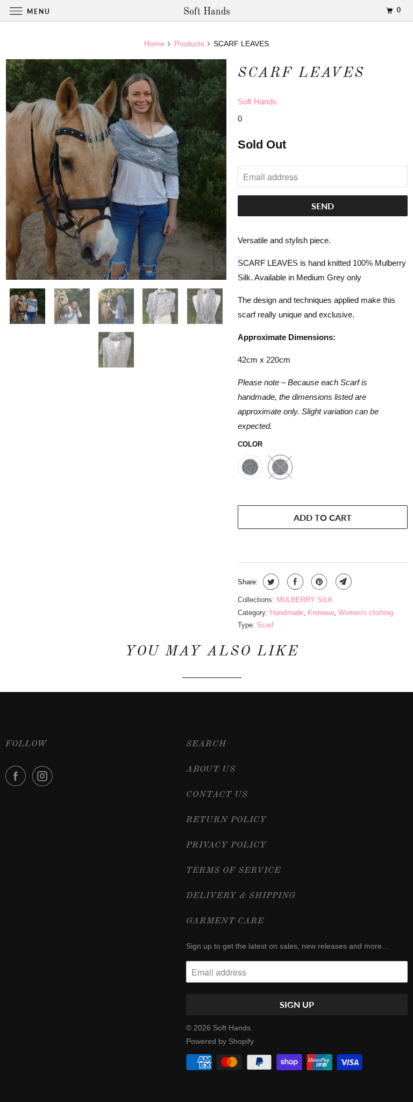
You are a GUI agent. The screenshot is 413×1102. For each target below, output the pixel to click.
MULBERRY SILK (304, 600)
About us (211, 769)
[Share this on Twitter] (269, 582)
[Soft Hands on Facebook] (17, 776)
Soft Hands (257, 101)
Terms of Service (233, 870)
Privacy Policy (226, 845)
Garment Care (225, 921)
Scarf (265, 625)
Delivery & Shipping (241, 896)
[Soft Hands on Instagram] (44, 776)
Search (206, 744)
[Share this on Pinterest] (318, 582)
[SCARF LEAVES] (116, 169)
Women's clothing (365, 613)
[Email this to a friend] (342, 582)
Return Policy (226, 820)
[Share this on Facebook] (293, 582)
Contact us (217, 794)
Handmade (286, 613)
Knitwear (321, 613)
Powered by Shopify (220, 1041)
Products (189, 43)
